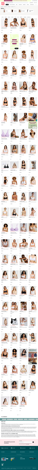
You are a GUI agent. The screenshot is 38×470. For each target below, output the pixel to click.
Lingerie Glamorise (4, 419)
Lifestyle (28, 4)
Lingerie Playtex (15, 419)
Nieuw (16, 4)
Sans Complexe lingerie (20, 419)
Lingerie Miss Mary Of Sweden (31, 419)
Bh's (14, 6)
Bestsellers (24, 4)
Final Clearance (32, 4)
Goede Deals (20, 4)
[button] (36, 2)
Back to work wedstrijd (12, 4)
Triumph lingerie (25, 419)
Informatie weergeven (19, 454)
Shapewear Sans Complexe (10, 419)
